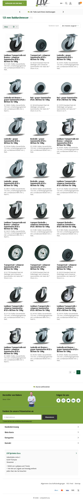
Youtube (78, 400)
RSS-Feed (69, 483)
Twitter (68, 400)
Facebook (58, 400)
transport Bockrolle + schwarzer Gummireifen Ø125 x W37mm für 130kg (40, 224)
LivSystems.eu (45, 498)
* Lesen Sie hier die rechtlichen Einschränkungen (17, 421)
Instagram (63, 400)
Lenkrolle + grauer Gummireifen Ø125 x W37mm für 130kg (65, 57)
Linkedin (73, 400)
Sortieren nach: (54, 26)
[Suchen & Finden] (66, 3)
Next (78, 372)
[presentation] (20, 12)
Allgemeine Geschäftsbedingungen (53, 483)
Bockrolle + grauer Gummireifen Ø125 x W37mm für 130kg (38, 141)
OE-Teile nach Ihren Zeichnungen (42, 12)
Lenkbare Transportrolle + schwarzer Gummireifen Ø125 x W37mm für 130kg (67, 183)
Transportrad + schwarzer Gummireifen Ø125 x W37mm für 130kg (40, 57)
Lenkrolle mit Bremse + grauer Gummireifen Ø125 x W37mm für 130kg (14, 99)
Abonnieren (49, 417)
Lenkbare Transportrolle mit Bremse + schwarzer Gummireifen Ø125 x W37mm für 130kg (15, 58)
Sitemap (77, 483)
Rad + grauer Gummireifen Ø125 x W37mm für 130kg (40, 98)
